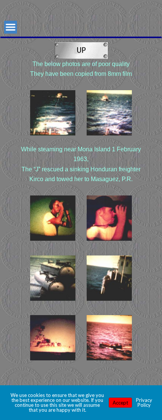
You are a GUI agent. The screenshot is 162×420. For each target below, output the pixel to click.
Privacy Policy (144, 402)
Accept (120, 403)
